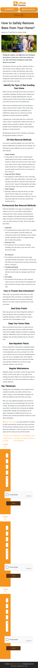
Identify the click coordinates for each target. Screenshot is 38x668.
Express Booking (29, 9)
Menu (17, 15)
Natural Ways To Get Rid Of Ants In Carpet (8, 438)
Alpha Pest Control (10, 422)
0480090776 (10, 9)
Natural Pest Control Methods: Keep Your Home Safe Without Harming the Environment (24, 438)
